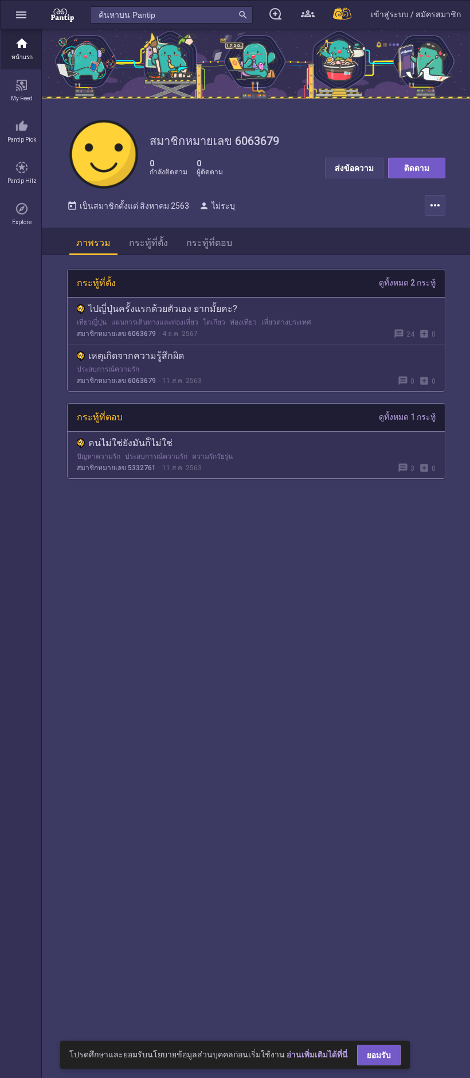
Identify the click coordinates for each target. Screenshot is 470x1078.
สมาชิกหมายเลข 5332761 (116, 468)
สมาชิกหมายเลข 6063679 (116, 334)
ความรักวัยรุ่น (212, 456)
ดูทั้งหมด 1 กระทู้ (407, 417)
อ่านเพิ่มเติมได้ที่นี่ (317, 1054)
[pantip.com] (62, 15)
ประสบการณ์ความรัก (108, 369)
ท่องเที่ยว (243, 322)
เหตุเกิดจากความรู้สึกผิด (136, 355)
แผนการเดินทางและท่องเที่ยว (154, 322)
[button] (21, 15)
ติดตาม (416, 168)
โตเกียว (214, 322)
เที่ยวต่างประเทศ (286, 322)
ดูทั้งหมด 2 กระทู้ (407, 283)
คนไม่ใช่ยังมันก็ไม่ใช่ (130, 443)
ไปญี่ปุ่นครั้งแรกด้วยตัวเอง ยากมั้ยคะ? (162, 308)
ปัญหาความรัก (98, 456)
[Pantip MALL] (343, 15)
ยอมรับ (379, 1055)
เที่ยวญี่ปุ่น (92, 322)
